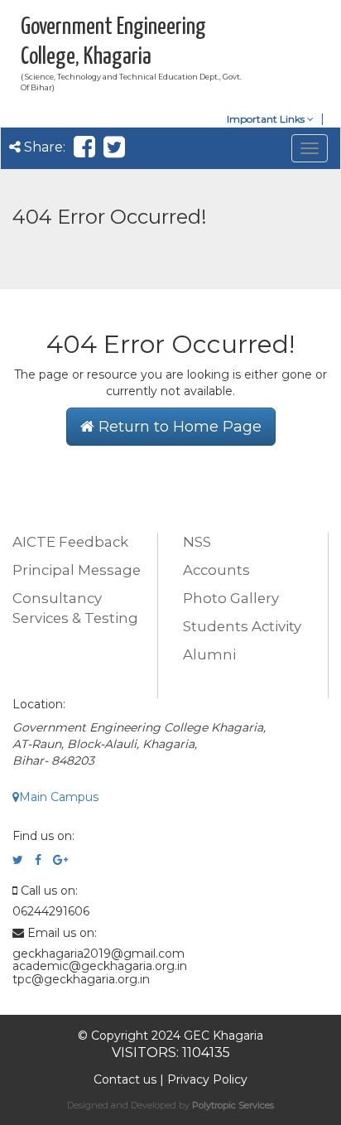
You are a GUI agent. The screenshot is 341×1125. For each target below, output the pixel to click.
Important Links (267, 119)
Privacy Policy (207, 1079)
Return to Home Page (178, 427)
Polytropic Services (233, 1105)
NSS (197, 542)
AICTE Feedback (70, 542)
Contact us (125, 1079)
